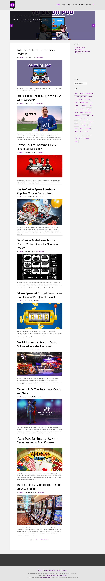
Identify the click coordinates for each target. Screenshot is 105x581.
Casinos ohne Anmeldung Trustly (82, 51)
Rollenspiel (83, 125)
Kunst (89, 109)
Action (81, 93)
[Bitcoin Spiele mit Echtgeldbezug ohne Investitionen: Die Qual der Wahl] (39, 315)
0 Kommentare (40, 57)
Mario (76, 112)
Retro (91, 122)
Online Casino (78, 52)
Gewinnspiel (84, 105)
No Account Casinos (80, 47)
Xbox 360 (86, 138)
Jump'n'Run (82, 109)
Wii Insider (53, 575)
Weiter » (46, 539)
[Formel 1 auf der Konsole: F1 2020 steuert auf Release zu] (39, 166)
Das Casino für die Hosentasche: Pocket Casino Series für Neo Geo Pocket (37, 244)
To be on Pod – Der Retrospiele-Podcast (26, 16)
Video (75, 4)
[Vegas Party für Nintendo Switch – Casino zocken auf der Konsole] (39, 459)
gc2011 (76, 105)
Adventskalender (89, 93)
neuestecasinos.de (79, 49)
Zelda (76, 141)
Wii (76, 138)
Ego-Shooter (87, 99)
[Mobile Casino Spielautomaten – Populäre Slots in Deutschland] (39, 211)
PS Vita (86, 122)
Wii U (80, 138)
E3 (75, 99)
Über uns (40, 570)
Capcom (90, 96)
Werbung (46, 570)
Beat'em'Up (83, 96)
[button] (93, 5)
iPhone (76, 109)
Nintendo (77, 115)
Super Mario (88, 128)
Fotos (69, 4)
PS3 (76, 122)
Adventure (77, 96)
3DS (76, 93)
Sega (89, 125)
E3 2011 (80, 99)
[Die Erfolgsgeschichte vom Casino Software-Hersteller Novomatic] (39, 363)
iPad (91, 105)
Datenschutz (52, 570)
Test (76, 131)
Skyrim (76, 128)
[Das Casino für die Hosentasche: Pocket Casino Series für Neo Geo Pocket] (39, 266)
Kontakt (58, 570)
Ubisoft (76, 135)
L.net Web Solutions (46, 577)
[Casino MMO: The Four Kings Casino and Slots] (39, 412)
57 (41, 539)
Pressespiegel (87, 118)
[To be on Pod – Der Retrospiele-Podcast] (39, 72)
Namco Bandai (88, 112)
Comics (88, 4)
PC (92, 115)
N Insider (48, 575)
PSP (81, 122)
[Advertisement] (84, 66)
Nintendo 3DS (86, 115)
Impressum (64, 570)
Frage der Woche (84, 102)
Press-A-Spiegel (78, 118)
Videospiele (88, 135)
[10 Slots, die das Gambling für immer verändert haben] (39, 509)
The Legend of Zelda (84, 131)
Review (76, 125)
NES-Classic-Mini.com (61, 575)
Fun (91, 102)
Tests (64, 4)
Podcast (81, 4)
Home (58, 4)
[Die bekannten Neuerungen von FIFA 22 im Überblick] (39, 118)
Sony (81, 128)
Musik (81, 112)
